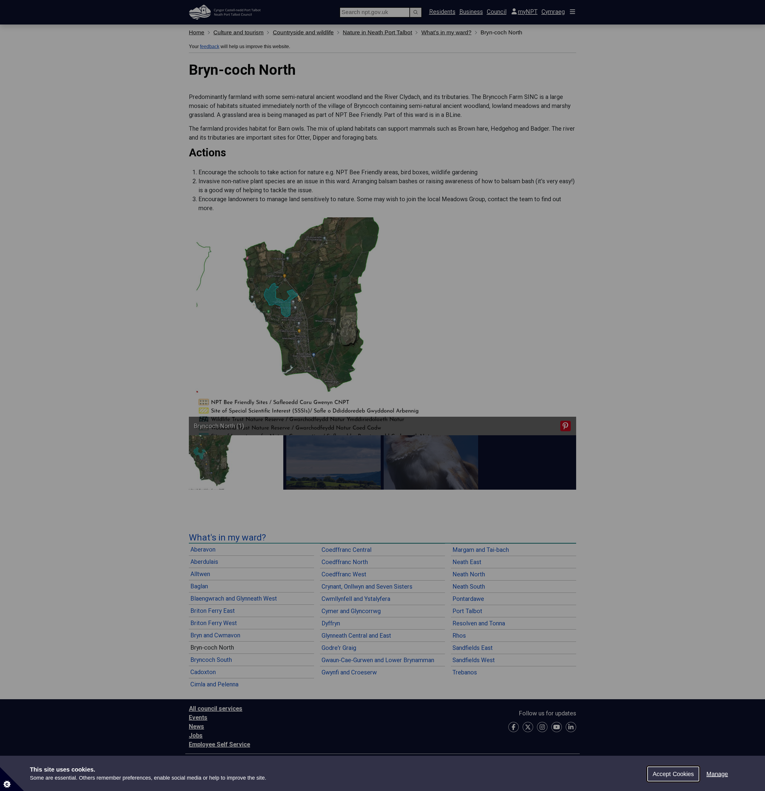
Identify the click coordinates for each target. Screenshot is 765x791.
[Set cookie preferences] (12, 779)
